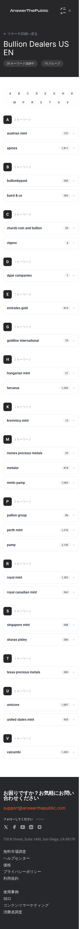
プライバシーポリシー (22, 871)
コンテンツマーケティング (26, 905)
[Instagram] (39, 827)
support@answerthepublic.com (34, 808)
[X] (5, 827)
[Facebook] (14, 827)
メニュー (63, 10)
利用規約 (11, 878)
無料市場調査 (14, 851)
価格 (7, 865)
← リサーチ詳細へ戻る (20, 34)
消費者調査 (12, 912)
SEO (7, 898)
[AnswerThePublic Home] (29, 10)
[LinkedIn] (31, 827)
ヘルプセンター (16, 858)
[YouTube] (22, 827)
